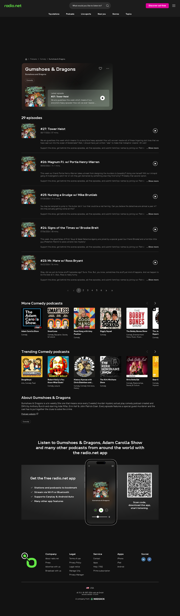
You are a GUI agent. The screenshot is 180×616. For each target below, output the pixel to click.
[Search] (107, 5)
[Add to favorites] (100, 68)
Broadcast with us (53, 571)
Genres (115, 14)
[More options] (107, 68)
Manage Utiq (74, 571)
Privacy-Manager (76, 575)
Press (47, 563)
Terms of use (75, 559)
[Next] (155, 302)
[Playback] (102, 98)
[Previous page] (73, 290)
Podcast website (28, 414)
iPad (119, 563)
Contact (96, 559)
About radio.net (52, 559)
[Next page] (106, 290)
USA (92, 588)
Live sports (86, 14)
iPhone (120, 559)
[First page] (68, 290)
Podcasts (70, 14)
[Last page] (112, 290)
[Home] (26, 59)
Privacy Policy (75, 563)
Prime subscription (101, 571)
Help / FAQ (98, 567)
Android (120, 567)
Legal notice (74, 567)
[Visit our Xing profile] (149, 559)
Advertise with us (52, 567)
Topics (128, 14)
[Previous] (147, 302)
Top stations (54, 14)
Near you (102, 14)
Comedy (30, 80)
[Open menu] (174, 5)
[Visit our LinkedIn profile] (143, 559)
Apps (95, 563)
